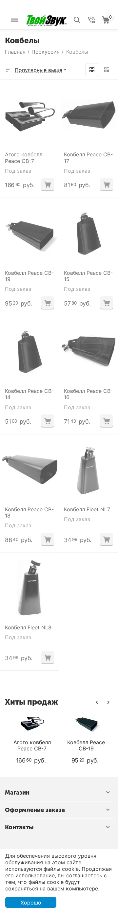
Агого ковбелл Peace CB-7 (23, 157)
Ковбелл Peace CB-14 (29, 394)
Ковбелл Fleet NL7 (87, 509)
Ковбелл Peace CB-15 (88, 276)
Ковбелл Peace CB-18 (29, 512)
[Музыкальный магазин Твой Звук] (46, 19)
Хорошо (31, 902)
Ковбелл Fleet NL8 (28, 627)
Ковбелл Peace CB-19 (29, 276)
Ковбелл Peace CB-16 (88, 394)
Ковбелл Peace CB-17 (88, 157)
